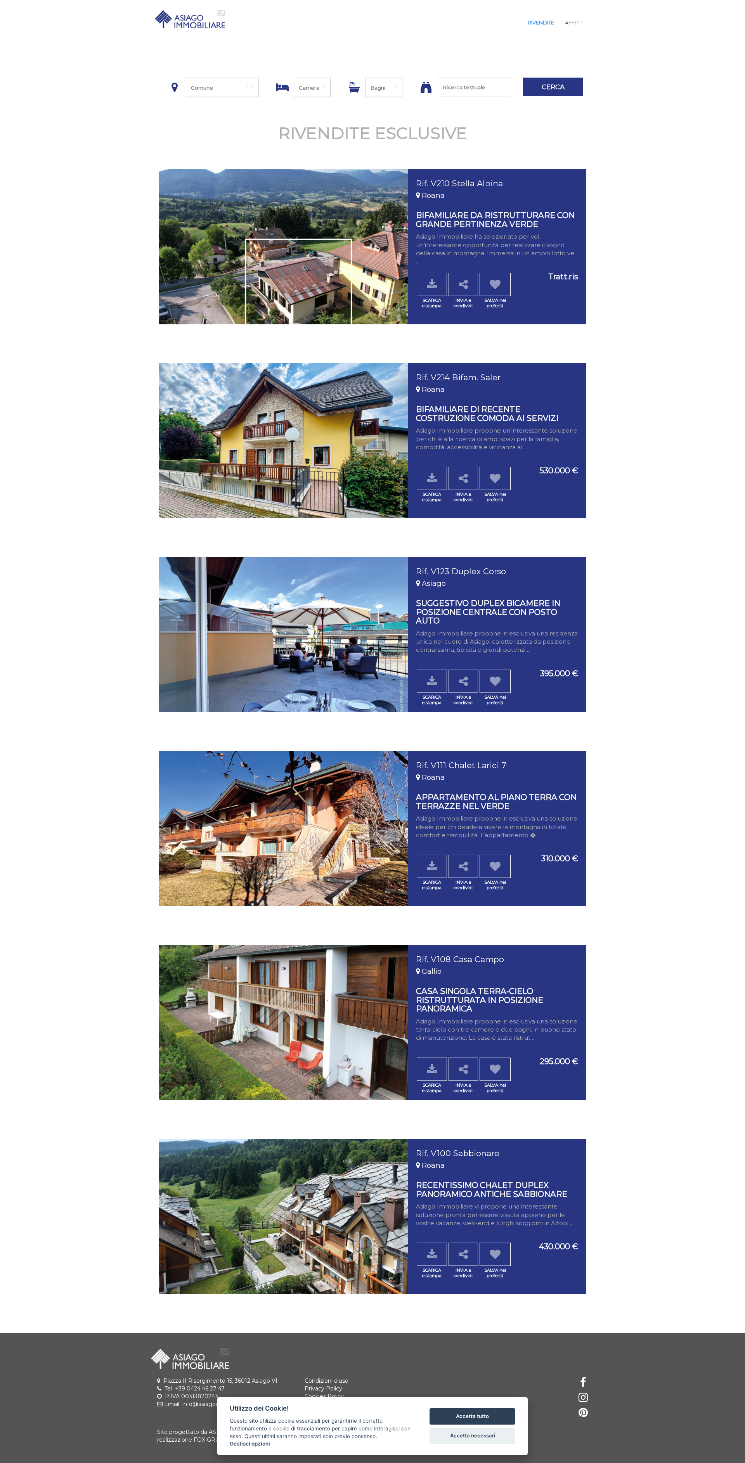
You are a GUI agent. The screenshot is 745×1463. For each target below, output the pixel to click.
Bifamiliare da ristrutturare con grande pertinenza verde (495, 219)
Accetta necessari (472, 1435)
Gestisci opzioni (250, 1443)
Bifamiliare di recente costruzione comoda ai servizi (487, 413)
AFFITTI (573, 22)
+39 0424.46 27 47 (200, 1388)
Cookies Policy (324, 1396)
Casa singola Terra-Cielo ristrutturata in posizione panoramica (479, 999)
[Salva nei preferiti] (495, 284)
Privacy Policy (323, 1388)
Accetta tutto (472, 1416)
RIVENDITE (541, 22)
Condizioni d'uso (326, 1380)
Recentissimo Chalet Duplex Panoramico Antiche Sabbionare (491, 1189)
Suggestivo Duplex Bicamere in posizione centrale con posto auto (488, 611)
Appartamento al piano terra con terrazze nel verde (496, 801)
